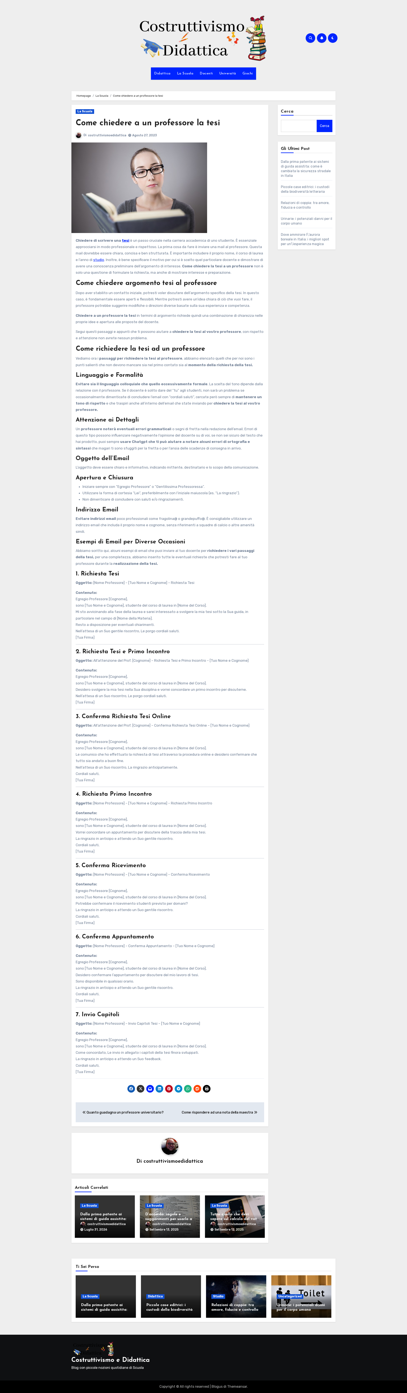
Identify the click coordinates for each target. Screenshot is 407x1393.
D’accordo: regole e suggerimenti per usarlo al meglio (169, 1219)
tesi (125, 240)
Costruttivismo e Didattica (110, 1360)
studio (98, 260)
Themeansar (237, 1387)
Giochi (248, 73)
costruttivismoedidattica (107, 135)
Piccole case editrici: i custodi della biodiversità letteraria (169, 1309)
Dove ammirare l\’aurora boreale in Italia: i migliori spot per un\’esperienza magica (305, 239)
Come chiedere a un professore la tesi (148, 123)
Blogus (217, 1387)
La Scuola (185, 73)
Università (227, 73)
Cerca (287, 111)
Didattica (162, 73)
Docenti (206, 73)
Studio (218, 1296)
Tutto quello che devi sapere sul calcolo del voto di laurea (234, 1219)
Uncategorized (290, 1296)
